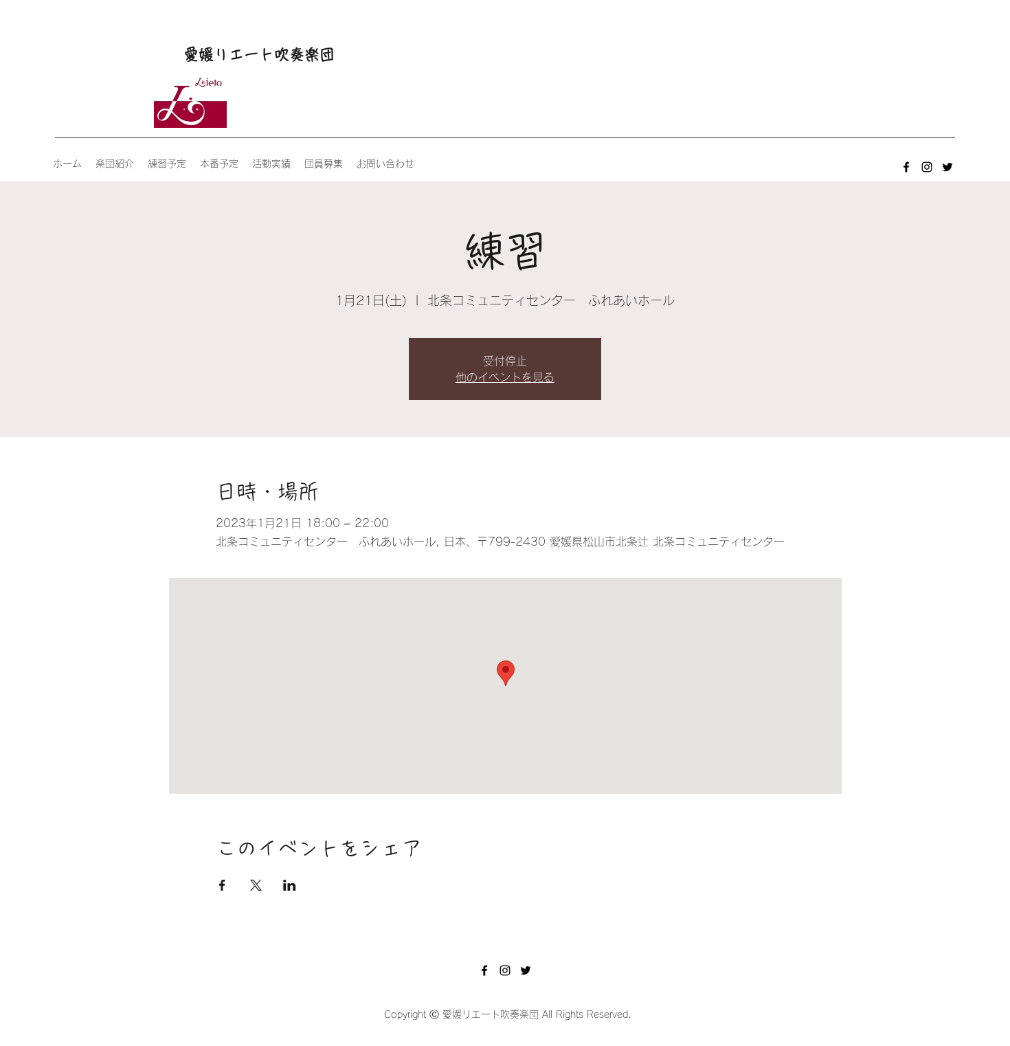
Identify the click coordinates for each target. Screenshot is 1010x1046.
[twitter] (947, 167)
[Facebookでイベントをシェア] (222, 885)
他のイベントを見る (505, 377)
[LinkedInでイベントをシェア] (289, 885)
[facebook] (906, 167)
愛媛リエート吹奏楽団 (259, 54)
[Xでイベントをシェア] (255, 885)
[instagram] (927, 167)
